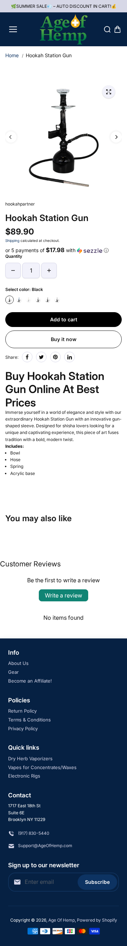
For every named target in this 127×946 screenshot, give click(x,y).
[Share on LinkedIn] (69, 357)
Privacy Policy (23, 728)
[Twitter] (41, 357)
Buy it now (64, 339)
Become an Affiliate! (30, 681)
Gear (13, 672)
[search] (107, 29)
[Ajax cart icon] (117, 29)
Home (12, 55)
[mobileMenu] (13, 29)
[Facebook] (27, 357)
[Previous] (11, 137)
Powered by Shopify (97, 920)
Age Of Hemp (61, 920)
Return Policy (22, 711)
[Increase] (49, 270)
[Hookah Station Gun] (108, 92)
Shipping (12, 240)
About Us (18, 663)
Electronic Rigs (24, 776)
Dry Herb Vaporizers (30, 758)
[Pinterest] (55, 357)
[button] (63, 250)
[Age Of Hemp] (63, 29)
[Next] (116, 137)
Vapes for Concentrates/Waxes (42, 767)
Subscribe (97, 882)
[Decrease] (13, 270)
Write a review (63, 595)
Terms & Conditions (29, 719)
